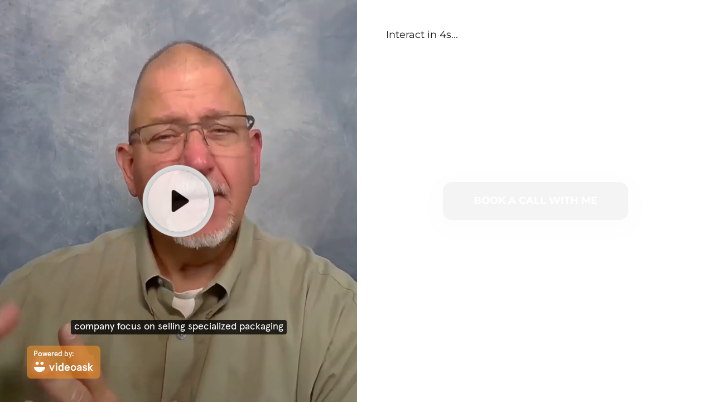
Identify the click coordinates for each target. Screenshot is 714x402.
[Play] (178, 201)
